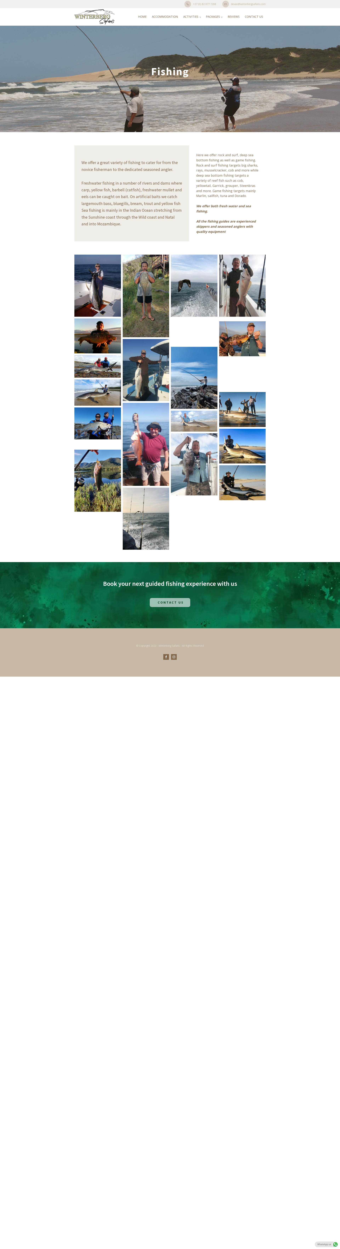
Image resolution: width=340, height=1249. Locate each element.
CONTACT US (170, 602)
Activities (190, 17)
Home (142, 17)
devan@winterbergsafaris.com (248, 4)
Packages (213, 17)
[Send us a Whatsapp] (326, 1244)
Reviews (234, 17)
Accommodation (165, 17)
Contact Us (254, 17)
